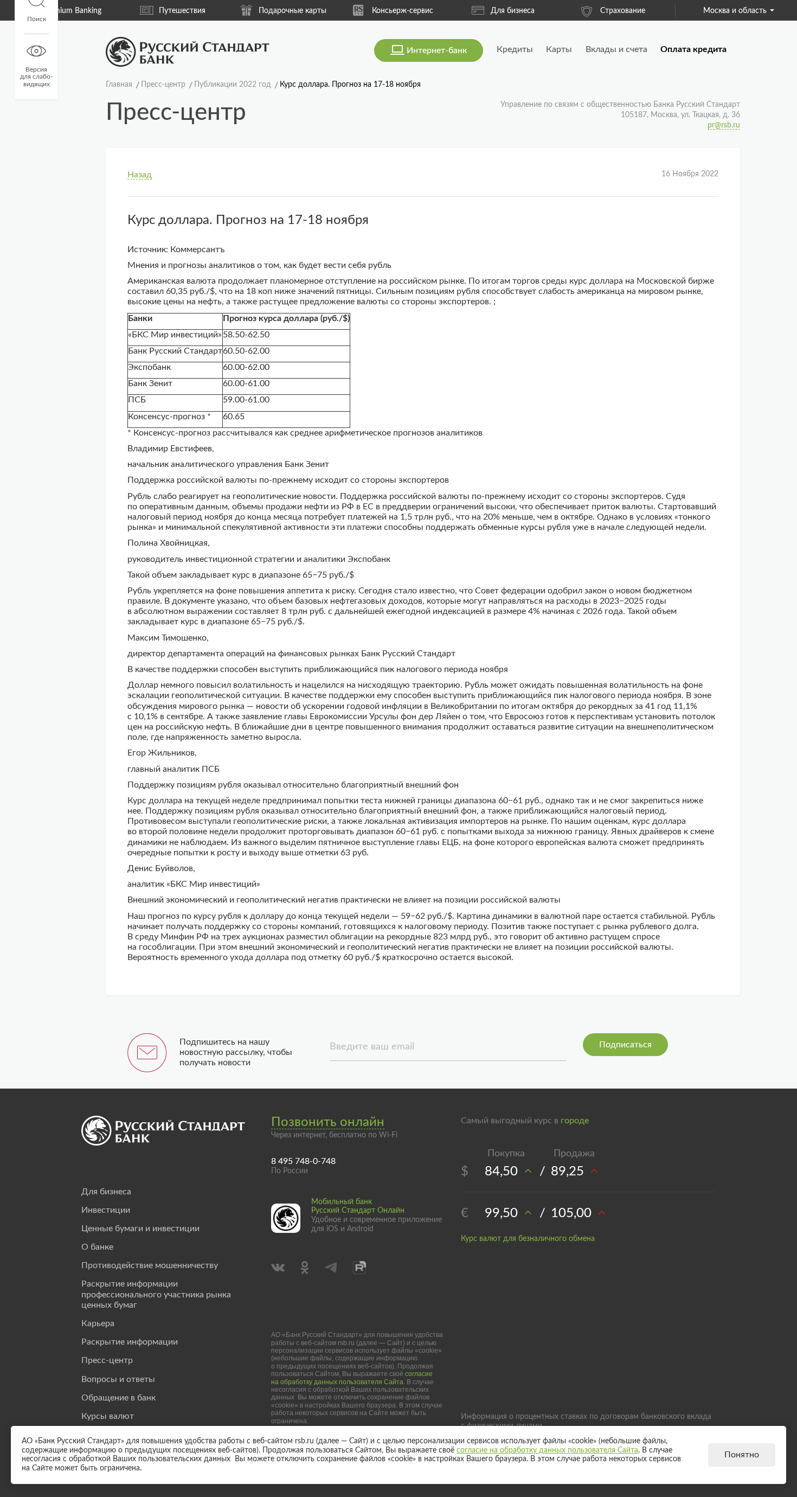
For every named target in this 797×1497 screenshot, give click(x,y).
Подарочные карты (292, 11)
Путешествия (182, 11)
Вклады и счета (616, 49)
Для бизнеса (513, 11)
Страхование (622, 11)
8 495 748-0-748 (303, 1161)
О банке (97, 1247)
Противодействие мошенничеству (149, 1265)
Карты (559, 49)
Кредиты (515, 49)
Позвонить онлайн (327, 1122)
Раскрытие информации (129, 1342)
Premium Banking (72, 11)
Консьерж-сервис (402, 11)
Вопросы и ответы (118, 1379)
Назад (139, 174)
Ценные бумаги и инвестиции (140, 1228)
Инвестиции (105, 1210)
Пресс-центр (107, 1360)
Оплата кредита (693, 49)
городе (575, 1120)
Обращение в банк (118, 1397)
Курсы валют (107, 1416)
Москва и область (735, 11)
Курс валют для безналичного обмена (528, 1239)
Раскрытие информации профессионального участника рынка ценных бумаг (156, 1294)
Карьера (97, 1323)
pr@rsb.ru (724, 125)
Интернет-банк (437, 50)
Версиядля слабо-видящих (36, 77)
